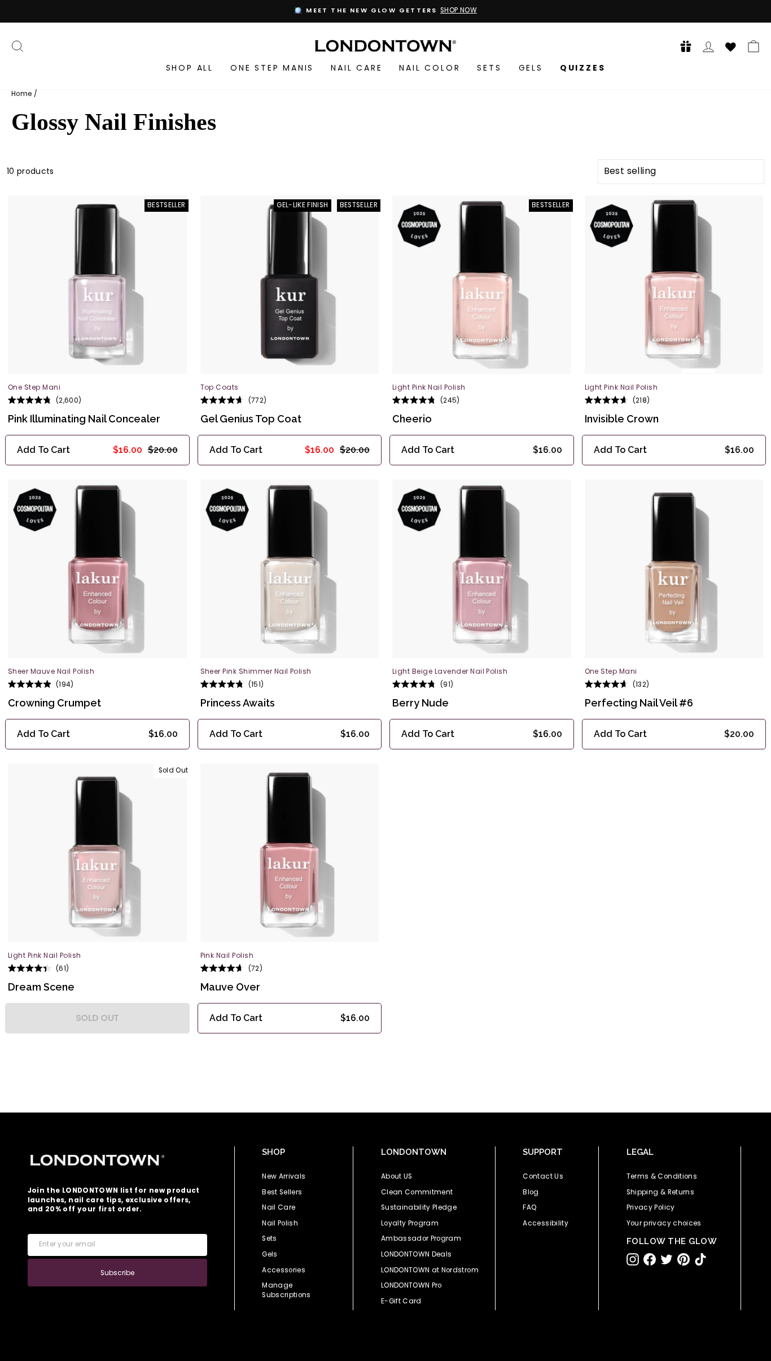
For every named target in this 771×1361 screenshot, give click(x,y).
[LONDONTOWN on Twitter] (666, 1259)
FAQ (530, 1207)
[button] (682, 46)
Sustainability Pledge (419, 1207)
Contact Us (543, 1176)
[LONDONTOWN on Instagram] (633, 1259)
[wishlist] (731, 45)
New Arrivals (283, 1176)
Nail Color (429, 67)
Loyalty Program (410, 1223)
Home (21, 93)
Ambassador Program (421, 1238)
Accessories (283, 1270)
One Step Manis (272, 67)
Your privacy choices (664, 1223)
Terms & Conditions (662, 1176)
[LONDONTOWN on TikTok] (700, 1259)
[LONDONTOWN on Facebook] (649, 1259)
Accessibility (545, 1223)
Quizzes (583, 67)
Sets (489, 67)
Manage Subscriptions (286, 1290)
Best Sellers (282, 1192)
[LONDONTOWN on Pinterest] (683, 1259)
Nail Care (356, 67)
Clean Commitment (417, 1192)
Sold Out (97, 1017)
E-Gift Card (401, 1301)
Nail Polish (280, 1223)
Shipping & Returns (660, 1192)
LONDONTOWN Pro (411, 1285)
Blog (530, 1192)
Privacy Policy (651, 1207)
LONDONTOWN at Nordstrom (430, 1270)
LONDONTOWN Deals (416, 1254)
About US (397, 1176)
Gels (531, 67)
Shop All (189, 67)
